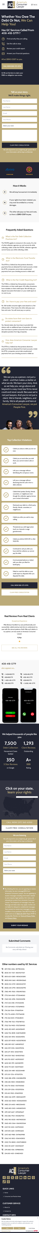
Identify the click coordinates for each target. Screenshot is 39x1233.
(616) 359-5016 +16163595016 (14, 1048)
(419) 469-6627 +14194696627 (14, 1112)
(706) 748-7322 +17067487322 (15, 1022)
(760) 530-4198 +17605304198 (15, 999)
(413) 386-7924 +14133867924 (14, 1116)
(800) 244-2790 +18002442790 (15, 988)
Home (6, 1192)
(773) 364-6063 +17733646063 (15, 995)
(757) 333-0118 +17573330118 (14, 1003)
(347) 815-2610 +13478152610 (14, 1131)
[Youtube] (29, 1177)
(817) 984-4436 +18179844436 (15, 969)
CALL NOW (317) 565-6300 (19, 822)
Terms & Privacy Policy (28, 916)
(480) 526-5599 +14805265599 (15, 1097)
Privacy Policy (12, 918)
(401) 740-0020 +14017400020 (15, 1119)
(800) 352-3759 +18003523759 (15, 984)
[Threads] (8, 1181)
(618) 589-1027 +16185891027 (14, 1044)
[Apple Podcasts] (33, 1177)
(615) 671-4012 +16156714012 (14, 1052)
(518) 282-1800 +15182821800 (15, 1082)
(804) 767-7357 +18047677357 (15, 973)
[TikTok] (4, 1181)
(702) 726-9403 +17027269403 (15, 1025)
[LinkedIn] (25, 1177)
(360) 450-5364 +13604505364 (15, 1123)
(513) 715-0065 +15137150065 (14, 1086)
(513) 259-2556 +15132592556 (14, 1089)
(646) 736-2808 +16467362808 (15, 1033)
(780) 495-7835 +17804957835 (15, 992)
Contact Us (7, 1211)
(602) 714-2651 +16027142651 (14, 1067)
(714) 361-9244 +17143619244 (14, 1010)
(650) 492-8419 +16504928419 (15, 1029)
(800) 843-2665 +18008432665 (15, 980)
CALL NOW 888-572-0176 (12, 66)
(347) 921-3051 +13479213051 (14, 1127)
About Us (7, 1207)
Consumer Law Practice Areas (12, 1196)
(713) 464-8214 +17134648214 (14, 1018)
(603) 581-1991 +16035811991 (14, 1063)
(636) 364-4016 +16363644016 (15, 1037)
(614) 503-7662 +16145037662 (14, 1055)
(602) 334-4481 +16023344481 (15, 1071)
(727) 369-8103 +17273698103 (14, 1007)
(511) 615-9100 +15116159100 (14, 1093)
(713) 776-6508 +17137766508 (14, 1014)
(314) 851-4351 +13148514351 (14, 1153)
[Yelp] (16, 1177)
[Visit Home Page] (18, 4)
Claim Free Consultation (19, 828)
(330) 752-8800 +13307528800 (15, 1142)
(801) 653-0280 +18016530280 (15, 976)
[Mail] (20, 1177)
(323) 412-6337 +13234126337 (14, 1146)
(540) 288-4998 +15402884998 (15, 1078)
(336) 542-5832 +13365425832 (15, 1138)
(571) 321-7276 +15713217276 (14, 1074)
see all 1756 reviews (19, 648)
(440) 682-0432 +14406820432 (15, 1108)
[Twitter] (12, 1177)
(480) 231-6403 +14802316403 (15, 1104)
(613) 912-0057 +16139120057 (14, 1059)
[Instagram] (8, 1177)
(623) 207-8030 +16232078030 (15, 1040)
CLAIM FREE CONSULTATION (19, 592)
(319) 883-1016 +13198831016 (14, 1150)
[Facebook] (4, 1177)
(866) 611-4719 (21, 914)
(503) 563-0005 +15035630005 (16, 1101)
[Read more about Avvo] (10, 170)
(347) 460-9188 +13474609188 (15, 1135)
